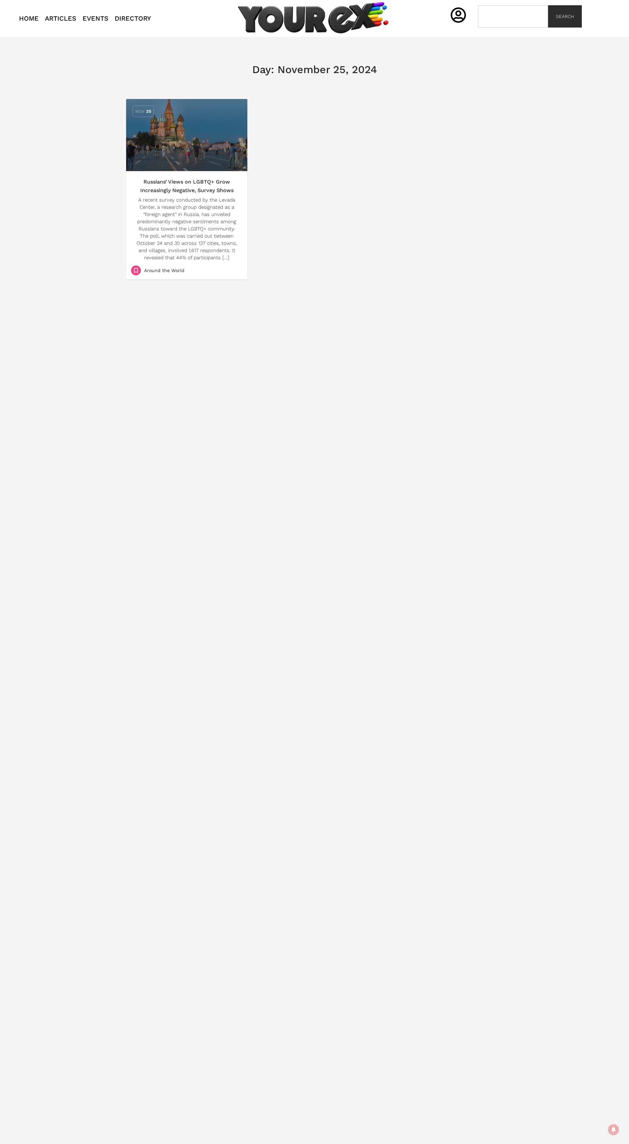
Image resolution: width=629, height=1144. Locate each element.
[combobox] (513, 16)
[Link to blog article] (186, 135)
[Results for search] (513, 31)
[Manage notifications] (613, 1129)
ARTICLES (60, 18)
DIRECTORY (133, 18)
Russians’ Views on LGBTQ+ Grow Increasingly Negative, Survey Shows (187, 186)
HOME (29, 18)
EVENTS (95, 18)
